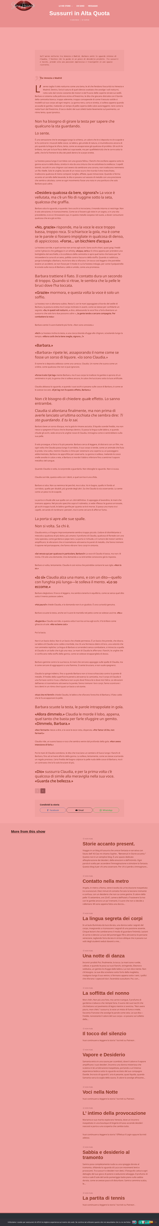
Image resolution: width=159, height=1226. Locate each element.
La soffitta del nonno (106, 993)
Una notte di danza (104, 955)
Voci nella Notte (100, 1092)
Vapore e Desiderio (104, 1054)
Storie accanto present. (109, 843)
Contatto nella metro (106, 881)
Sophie (86, 20)
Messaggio (93, 6)
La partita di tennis (104, 1198)
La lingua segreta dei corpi (113, 918)
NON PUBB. (89, 839)
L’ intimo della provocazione (114, 1113)
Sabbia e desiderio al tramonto (106, 1155)
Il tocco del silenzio (104, 1033)
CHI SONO (80, 6)
